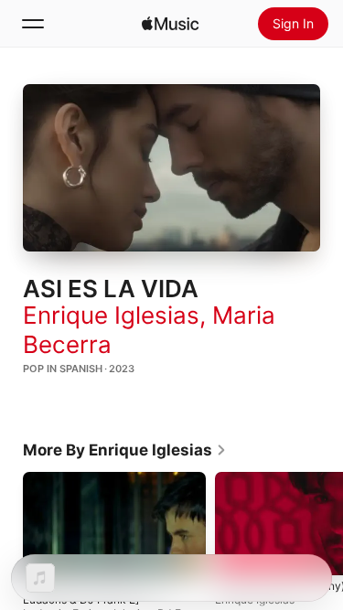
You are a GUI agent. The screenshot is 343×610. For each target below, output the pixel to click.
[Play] (172, 167)
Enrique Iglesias (111, 315)
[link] (125, 450)
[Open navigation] (33, 24)
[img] (170, 24)
